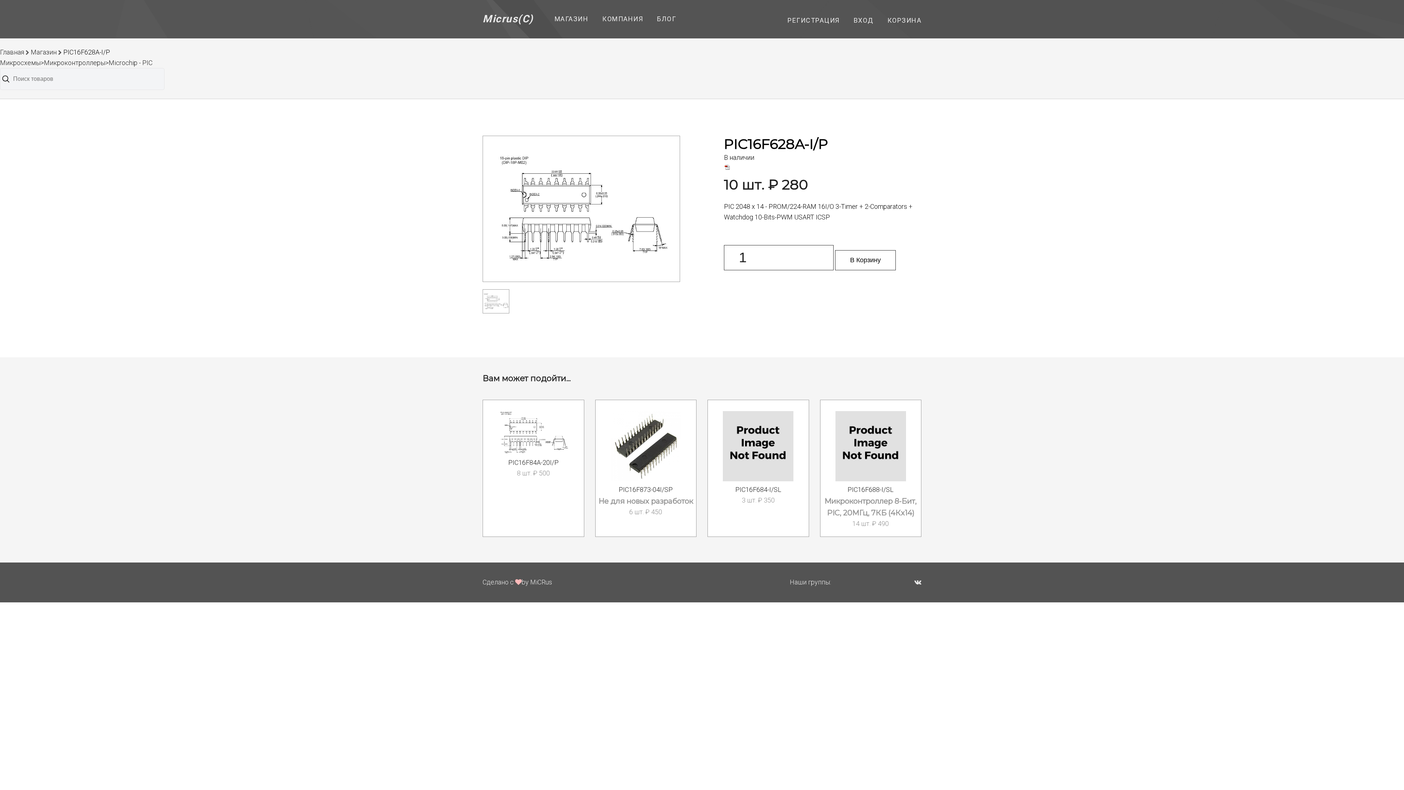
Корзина (904, 20)
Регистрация (814, 20)
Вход (863, 20)
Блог (666, 19)
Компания (622, 19)
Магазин (572, 19)
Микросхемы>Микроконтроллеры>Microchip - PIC (76, 63)
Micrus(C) (508, 19)
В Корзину (865, 260)
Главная (12, 52)
